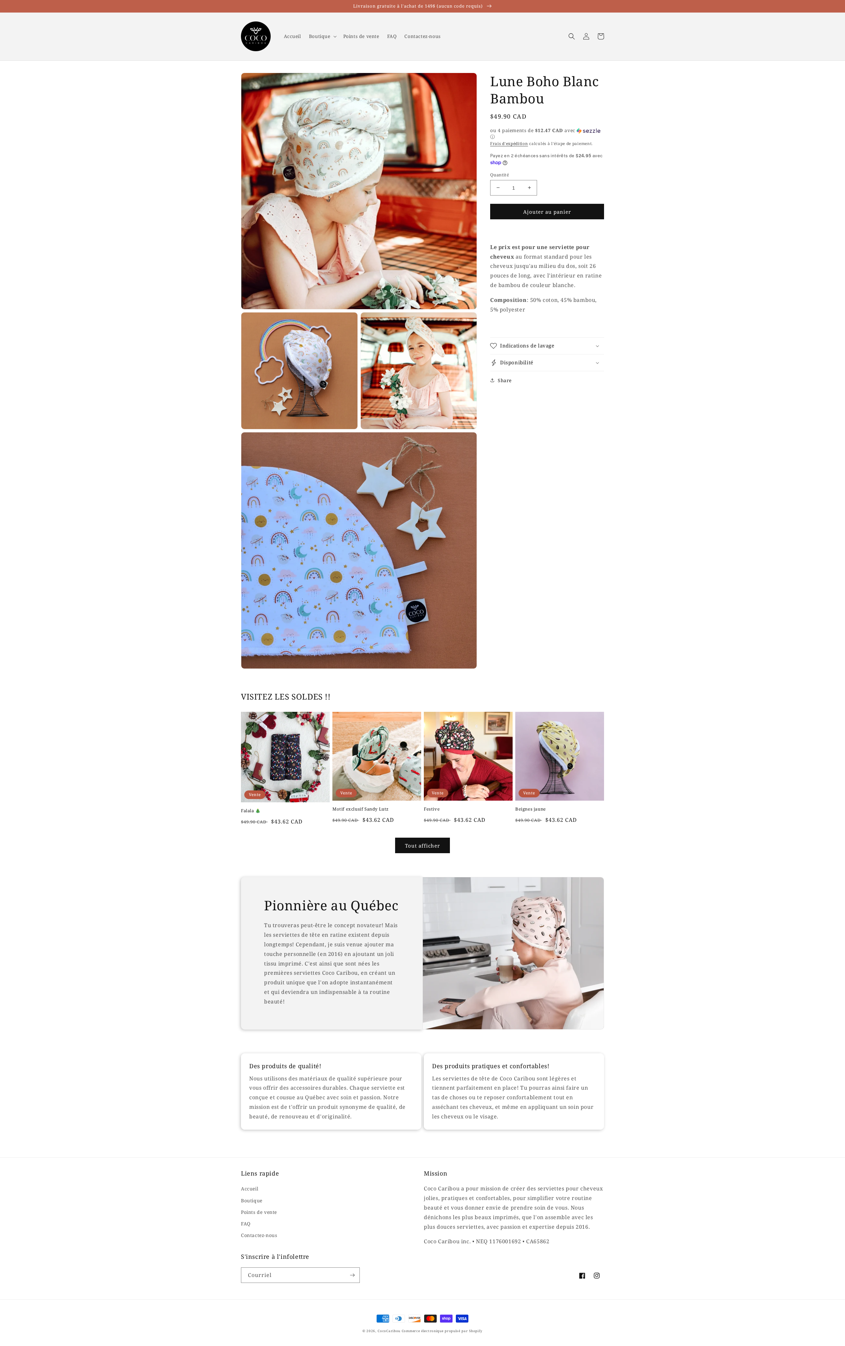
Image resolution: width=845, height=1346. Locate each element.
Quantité (499, 174)
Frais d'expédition (509, 143)
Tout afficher (422, 845)
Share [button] (505, 380)
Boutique (251, 1200)
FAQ (246, 1223)
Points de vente (259, 1212)
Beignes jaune (530, 809)
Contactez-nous (259, 1235)
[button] (322, 36)
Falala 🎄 (251, 811)
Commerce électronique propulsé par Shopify (442, 1330)
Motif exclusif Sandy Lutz (360, 809)
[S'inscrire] (352, 1275)
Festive (432, 809)
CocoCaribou (389, 1330)
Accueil (249, 1188)
